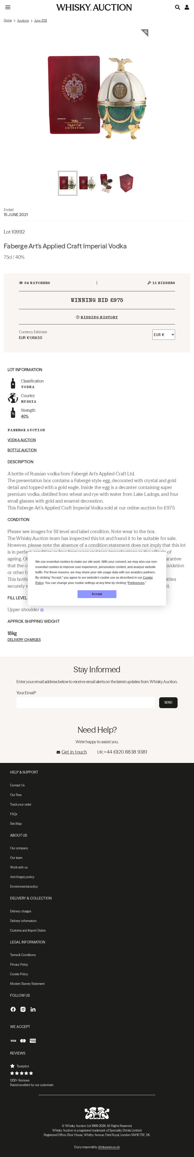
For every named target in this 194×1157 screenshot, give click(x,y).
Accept (97, 594)
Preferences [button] (136, 583)
